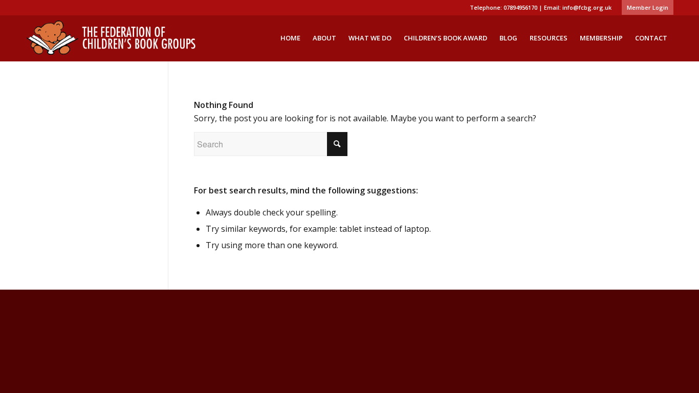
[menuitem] (645, 7)
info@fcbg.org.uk (586, 7)
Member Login (647, 7)
